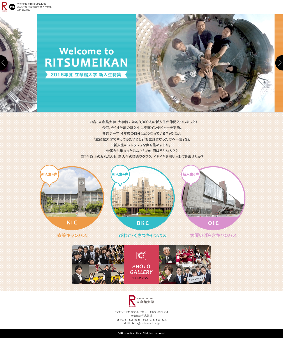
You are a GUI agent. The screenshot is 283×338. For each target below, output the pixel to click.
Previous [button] (4, 62)
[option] (141, 62)
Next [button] (279, 62)
